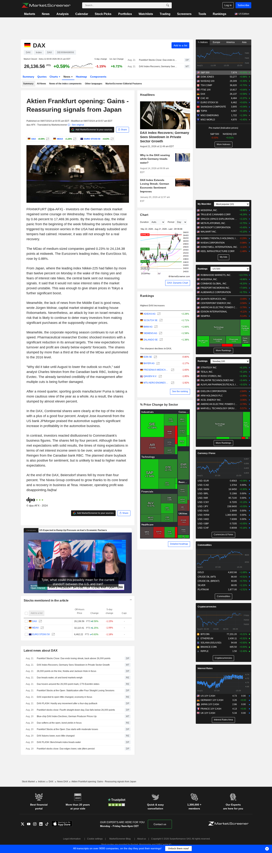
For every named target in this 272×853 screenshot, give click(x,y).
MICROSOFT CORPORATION (216, 227)
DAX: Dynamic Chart (177, 283)
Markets (29, 14)
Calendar (81, 14)
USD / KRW (203, 515)
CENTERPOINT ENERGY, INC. (216, 303)
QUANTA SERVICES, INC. (214, 299)
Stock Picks (103, 14)
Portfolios (125, 14)
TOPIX (204, 111)
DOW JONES (207, 77)
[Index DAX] (47, 138)
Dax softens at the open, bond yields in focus (59, 723)
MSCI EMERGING (210, 115)
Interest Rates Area (223, 719)
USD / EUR (203, 480)
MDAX (35, 627)
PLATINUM (203, 589)
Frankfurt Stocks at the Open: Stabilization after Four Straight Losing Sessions (75, 690)
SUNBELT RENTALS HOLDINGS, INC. (219, 238)
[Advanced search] (168, 5)
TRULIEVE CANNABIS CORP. (216, 214)
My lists (223, 257)
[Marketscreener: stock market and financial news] (46, 5)
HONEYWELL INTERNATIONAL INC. (219, 247)
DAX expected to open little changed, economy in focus (64, 697)
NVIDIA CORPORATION (213, 242)
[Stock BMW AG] (155, 327)
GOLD (201, 572)
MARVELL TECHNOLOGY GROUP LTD (219, 408)
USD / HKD (203, 519)
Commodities (205, 545)
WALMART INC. (209, 231)
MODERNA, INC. (209, 210)
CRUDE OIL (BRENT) (208, 581)
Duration (144, 222)
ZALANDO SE (151, 339)
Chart (144, 214)
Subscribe (243, 5)
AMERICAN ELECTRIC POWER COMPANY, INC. (219, 307)
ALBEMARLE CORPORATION (216, 292)
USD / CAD (203, 485)
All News (41, 83)
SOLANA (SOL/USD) (211, 642)
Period (171, 222)
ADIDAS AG (149, 314)
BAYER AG (149, 363)
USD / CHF (203, 528)
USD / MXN (203, 489)
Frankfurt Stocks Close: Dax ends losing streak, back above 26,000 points (158, 60)
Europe (216, 42)
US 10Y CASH (208, 696)
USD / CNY (203, 502)
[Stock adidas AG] (158, 314)
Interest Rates (205, 668)
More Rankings (223, 350)
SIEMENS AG (150, 333)
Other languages (93, 83)
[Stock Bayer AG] (157, 363)
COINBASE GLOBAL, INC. (214, 283)
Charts (54, 76)
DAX (34, 621)
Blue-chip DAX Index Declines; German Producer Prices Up (67, 716)
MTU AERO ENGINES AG (156, 382)
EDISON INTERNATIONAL (214, 311)
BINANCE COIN (209, 647)
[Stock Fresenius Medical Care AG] (172, 370)
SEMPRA (205, 316)
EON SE (148, 357)
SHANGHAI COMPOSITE (213, 106)
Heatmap (81, 76)
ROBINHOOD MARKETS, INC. (216, 275)
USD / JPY (203, 506)
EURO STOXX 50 (41, 634)
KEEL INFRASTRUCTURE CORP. (218, 251)
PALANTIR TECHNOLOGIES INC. (217, 380)
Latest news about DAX (41, 650)
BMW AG (148, 327)
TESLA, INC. (207, 372)
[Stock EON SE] (155, 357)
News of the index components (65, 83)
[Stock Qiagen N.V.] (160, 376)
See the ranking (180, 391)
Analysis (62, 14)
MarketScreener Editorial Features (123, 83)
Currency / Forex (206, 453)
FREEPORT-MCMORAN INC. (215, 288)
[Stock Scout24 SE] (160, 320)
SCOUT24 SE (150, 320)
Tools (202, 14)
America (230, 42)
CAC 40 (205, 98)
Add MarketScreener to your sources (93, 129)
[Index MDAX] (74, 138)
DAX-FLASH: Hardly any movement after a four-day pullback (67, 703)
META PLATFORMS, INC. (213, 223)
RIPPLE (205, 651)
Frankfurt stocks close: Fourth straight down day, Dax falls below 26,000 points (76, 710)
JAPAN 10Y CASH (210, 704)
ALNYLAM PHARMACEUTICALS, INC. (219, 384)
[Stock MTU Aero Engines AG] (172, 383)
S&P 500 (205, 72)
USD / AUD (203, 510)
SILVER (201, 585)
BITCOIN (205, 634)
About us (141, 838)
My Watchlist (204, 204)
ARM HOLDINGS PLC (212, 395)
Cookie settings (95, 838)
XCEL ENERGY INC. (211, 400)
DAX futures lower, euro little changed (56, 735)
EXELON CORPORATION (213, 391)
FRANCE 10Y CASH (211, 709)
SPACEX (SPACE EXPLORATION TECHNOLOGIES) (219, 219)
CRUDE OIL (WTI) (207, 576)
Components (98, 76)
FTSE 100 (206, 89)
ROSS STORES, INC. (211, 376)
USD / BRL (203, 493)
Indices (204, 42)
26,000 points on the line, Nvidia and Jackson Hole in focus (66, 671)
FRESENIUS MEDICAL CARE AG (156, 370)
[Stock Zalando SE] (161, 340)
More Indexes (223, 144)
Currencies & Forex (223, 534)
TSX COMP (206, 85)
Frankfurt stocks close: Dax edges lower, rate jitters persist (66, 748)
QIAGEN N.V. (150, 376)
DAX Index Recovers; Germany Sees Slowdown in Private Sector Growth (158, 66)
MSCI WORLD (208, 119)
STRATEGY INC (209, 367)
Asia (244, 42)
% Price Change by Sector (159, 404)
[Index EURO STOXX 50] (112, 138)
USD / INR (203, 498)
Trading (165, 14)
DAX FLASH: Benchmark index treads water (59, 742)
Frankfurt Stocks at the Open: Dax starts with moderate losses (67, 729)
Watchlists (146, 14)
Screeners (184, 14)
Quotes (42, 76)
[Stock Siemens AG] (160, 333)
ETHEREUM (207, 638)
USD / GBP (203, 523)
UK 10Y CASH (208, 713)
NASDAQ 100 (207, 81)
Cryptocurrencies (207, 606)
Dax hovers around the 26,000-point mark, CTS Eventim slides (68, 684)
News (46, 14)
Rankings (219, 14)
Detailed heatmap (179, 544)
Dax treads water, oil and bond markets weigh (60, 677)
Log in (228, 5)
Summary (28, 76)
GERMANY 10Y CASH (212, 700)
